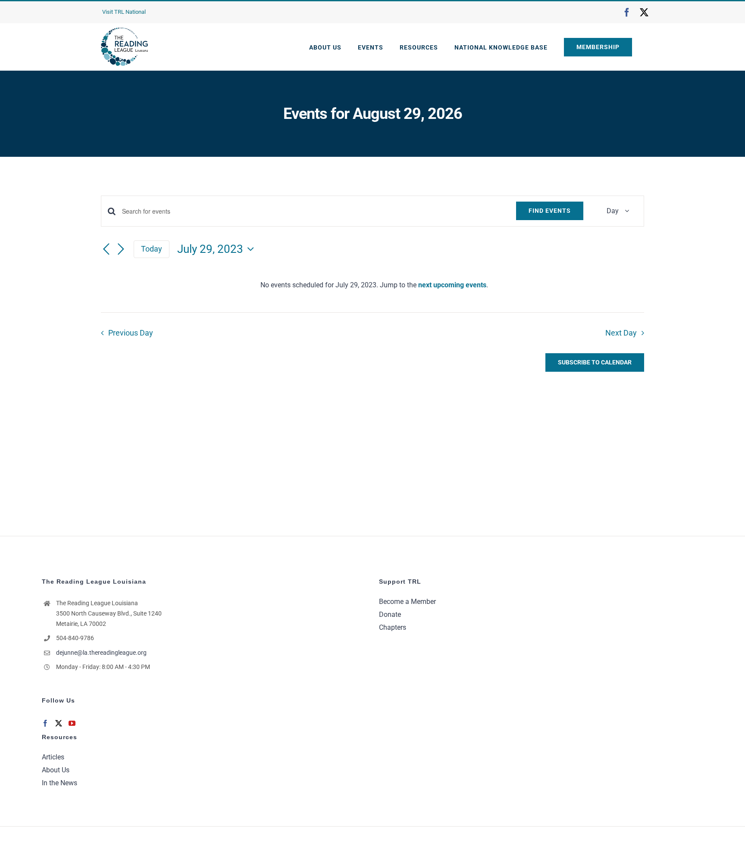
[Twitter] (58, 723)
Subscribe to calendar (595, 362)
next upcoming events (452, 285)
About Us (55, 770)
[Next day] (121, 250)
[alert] (374, 285)
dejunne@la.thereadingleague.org (101, 652)
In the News (59, 783)
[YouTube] (72, 723)
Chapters (392, 627)
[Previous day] (106, 250)
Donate (390, 614)
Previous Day (130, 333)
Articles (53, 757)
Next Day (621, 333)
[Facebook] (45, 723)
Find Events (550, 210)
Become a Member (407, 601)
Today (151, 248)
